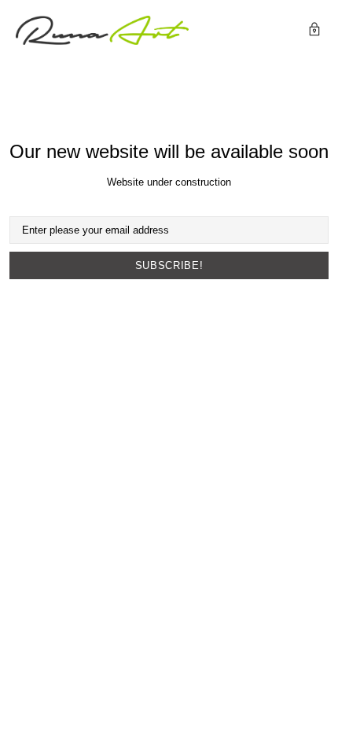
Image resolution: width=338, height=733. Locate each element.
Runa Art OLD (102, 30)
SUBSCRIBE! (169, 265)
